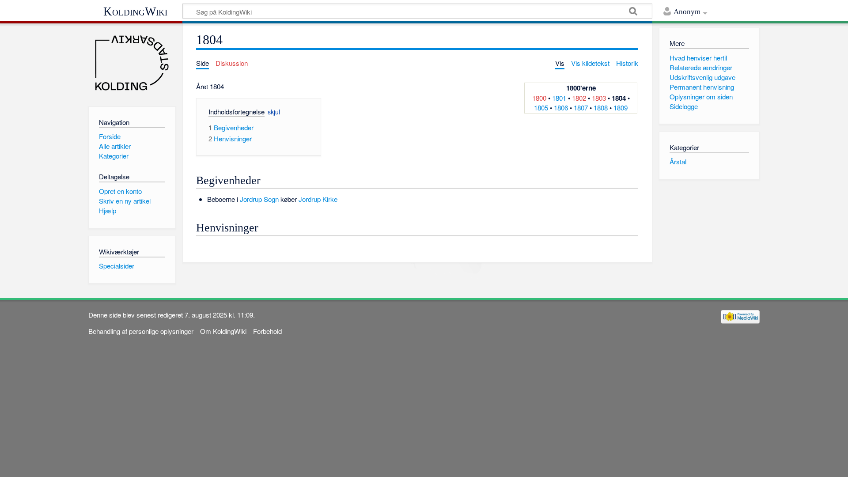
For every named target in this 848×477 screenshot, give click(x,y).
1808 (601, 107)
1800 (539, 97)
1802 (579, 97)
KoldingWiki (135, 11)
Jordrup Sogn (259, 199)
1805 (541, 107)
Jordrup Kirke (318, 199)
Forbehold (267, 331)
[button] (218, 113)
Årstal (678, 161)
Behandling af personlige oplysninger (140, 331)
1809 (620, 107)
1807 (581, 107)
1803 (599, 97)
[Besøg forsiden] (132, 63)
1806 (561, 107)
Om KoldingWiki (223, 331)
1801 (559, 97)
